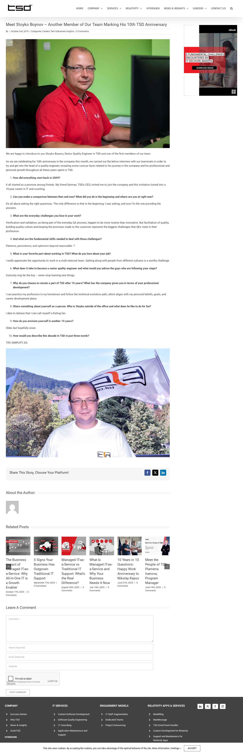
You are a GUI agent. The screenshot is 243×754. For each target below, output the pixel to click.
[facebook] (215, 706)
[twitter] (208, 706)
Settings (175, 748)
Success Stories (18, 714)
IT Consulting (64, 725)
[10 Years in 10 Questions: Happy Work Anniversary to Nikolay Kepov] (80, 546)
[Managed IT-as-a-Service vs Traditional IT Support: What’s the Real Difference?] (24, 546)
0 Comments (82, 31)
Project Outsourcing (115, 725)
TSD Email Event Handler (165, 725)
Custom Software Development (73, 714)
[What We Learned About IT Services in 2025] (136, 546)
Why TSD (15, 719)
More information (160, 748)
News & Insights (18, 725)
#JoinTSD (15, 730)
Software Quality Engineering (72, 719)
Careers (46, 31)
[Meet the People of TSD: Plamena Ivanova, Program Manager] (108, 546)
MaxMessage (160, 719)
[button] (231, 8)
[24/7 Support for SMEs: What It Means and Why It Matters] (164, 546)
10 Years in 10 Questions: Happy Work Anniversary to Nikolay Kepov (79, 569)
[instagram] (223, 706)
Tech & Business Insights (62, 31)
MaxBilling (158, 714)
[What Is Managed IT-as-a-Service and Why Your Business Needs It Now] (52, 546)
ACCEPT (192, 748)
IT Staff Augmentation (116, 714)
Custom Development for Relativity (170, 730)
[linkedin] (200, 706)
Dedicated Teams (114, 719)
